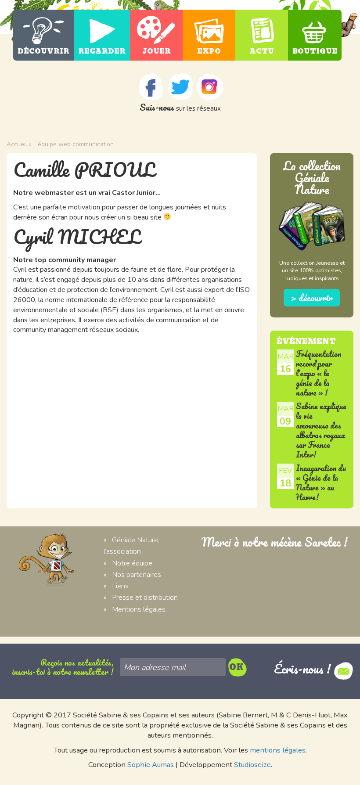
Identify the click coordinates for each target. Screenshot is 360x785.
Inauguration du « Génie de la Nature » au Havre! (321, 482)
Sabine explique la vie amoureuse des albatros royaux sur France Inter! (321, 430)
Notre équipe (132, 563)
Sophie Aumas (150, 765)
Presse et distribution (145, 597)
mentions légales (278, 750)
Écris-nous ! (304, 669)
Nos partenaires (136, 574)
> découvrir (312, 297)
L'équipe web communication (73, 144)
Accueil (17, 144)
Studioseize (252, 765)
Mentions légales (139, 609)
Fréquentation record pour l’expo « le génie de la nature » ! (318, 373)
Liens (120, 586)
